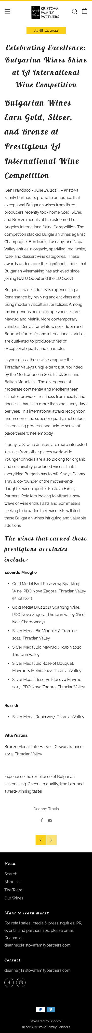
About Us (13, 882)
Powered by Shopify (46, 1021)
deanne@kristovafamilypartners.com (37, 970)
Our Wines (13, 898)
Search (10, 874)
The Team (13, 890)
